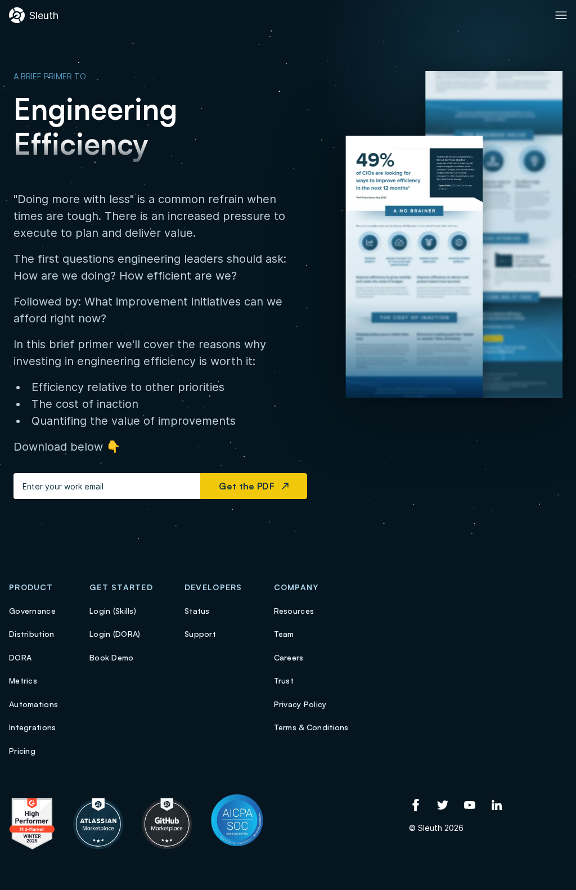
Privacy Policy (300, 704)
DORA (20, 657)
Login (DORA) (114, 634)
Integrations (32, 727)
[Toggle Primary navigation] (561, 15)
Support (200, 634)
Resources (294, 610)
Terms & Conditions (311, 727)
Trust (284, 680)
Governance (32, 610)
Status (197, 610)
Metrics (23, 680)
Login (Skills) (112, 610)
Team (284, 634)
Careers (289, 657)
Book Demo (111, 657)
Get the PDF (250, 486)
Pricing (22, 751)
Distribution (31, 634)
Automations (33, 704)
